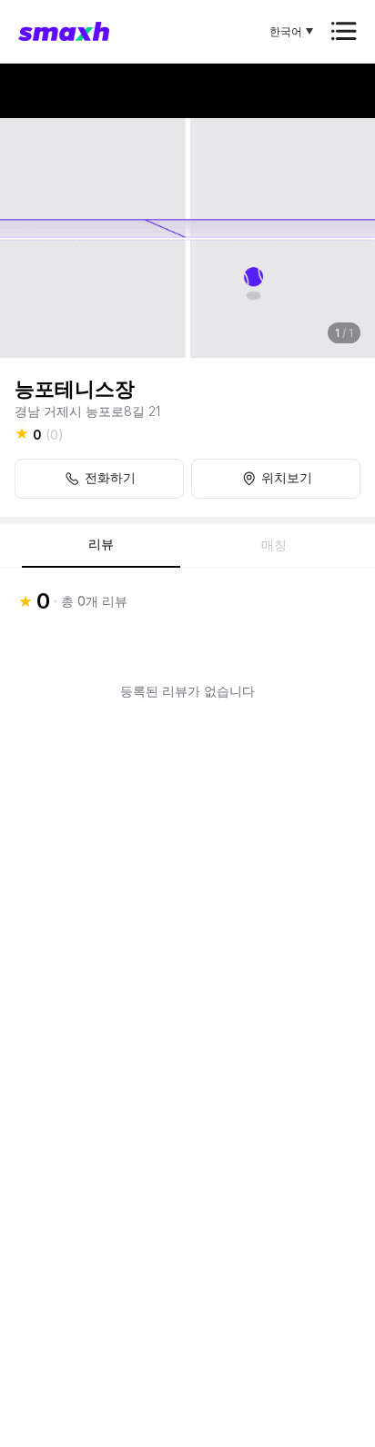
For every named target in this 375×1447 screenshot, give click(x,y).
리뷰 (101, 544)
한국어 (285, 31)
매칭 (274, 545)
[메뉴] (344, 31)
